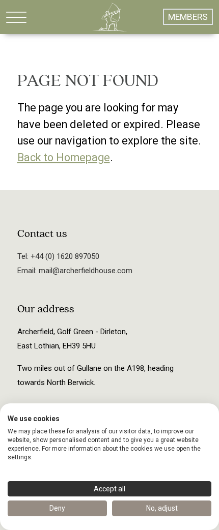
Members (188, 17)
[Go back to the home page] (109, 16)
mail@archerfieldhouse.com (84, 270)
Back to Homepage (63, 157)
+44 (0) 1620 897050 (64, 256)
